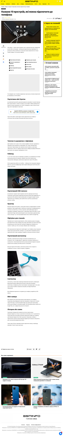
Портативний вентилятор (31, 62)
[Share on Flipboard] (57, 18)
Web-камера (28, 66)
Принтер (12, 70)
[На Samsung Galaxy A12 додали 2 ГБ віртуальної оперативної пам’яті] (16, 394)
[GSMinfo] (31, 1)
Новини (6, 6)
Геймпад (12, 65)
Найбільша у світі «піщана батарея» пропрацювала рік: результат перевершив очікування (52, 86)
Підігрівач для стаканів (31, 60)
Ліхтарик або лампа (31, 68)
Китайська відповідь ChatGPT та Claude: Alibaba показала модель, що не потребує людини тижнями (52, 42)
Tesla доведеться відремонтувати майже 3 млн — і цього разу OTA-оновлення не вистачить (52, 80)
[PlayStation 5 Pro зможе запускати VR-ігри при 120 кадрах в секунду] (16, 367)
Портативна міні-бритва (15, 59)
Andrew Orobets (7, 17)
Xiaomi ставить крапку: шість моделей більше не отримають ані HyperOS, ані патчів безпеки (52, 28)
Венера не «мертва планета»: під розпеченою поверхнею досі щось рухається (52, 56)
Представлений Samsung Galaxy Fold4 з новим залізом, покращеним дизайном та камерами (46, 380)
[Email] (59, 18)
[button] (2, 1)
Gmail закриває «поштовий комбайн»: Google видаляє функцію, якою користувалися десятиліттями (51, 35)
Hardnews (3, 8)
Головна (2, 6)
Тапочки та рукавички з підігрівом (14, 63)
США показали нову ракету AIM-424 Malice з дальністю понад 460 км (52, 67)
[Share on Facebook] (53, 18)
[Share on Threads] (3, 56)
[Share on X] (55, 18)
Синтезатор (28, 64)
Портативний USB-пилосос (15, 67)
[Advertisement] (24, 83)
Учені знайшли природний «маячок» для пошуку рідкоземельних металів (50, 74)
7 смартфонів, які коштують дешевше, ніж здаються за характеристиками (51, 92)
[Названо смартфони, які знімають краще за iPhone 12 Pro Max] (47, 394)
